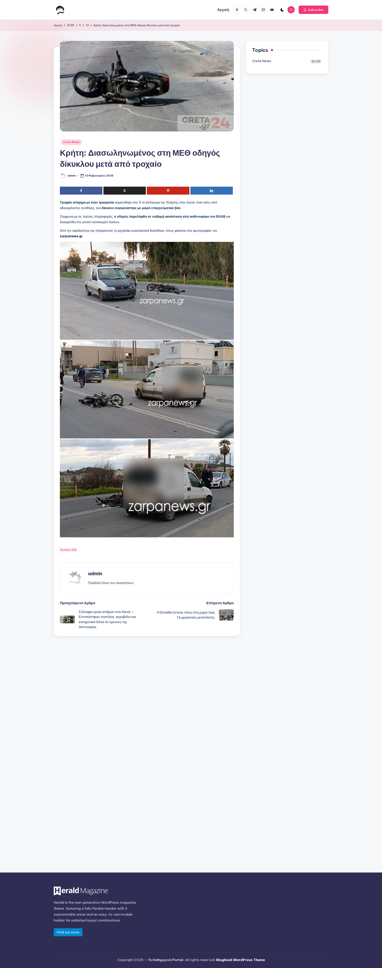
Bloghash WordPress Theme (240, 960)
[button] (313, 10)
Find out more (68, 932)
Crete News (71, 142)
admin (95, 573)
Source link (68, 549)
